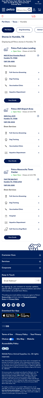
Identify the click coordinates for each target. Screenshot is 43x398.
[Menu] (3, 10)
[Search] (29, 9)
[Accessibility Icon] (5, 348)
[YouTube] (23, 305)
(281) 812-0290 (9, 185)
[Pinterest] (13, 305)
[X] (9, 305)
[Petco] (11, 10)
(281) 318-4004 (9, 122)
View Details (12, 100)
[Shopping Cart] (39, 9)
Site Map (20, 339)
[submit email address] (38, 280)
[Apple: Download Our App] (9, 315)
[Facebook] (4, 305)
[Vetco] (5, 326)
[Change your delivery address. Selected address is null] (36, 16)
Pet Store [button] (8, 30)
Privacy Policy (14, 299)
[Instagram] (18, 305)
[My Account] (34, 9)
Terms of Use (6, 297)
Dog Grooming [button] (24, 30)
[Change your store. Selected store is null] (3, 16)
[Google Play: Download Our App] (23, 315)
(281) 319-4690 (9, 61)
